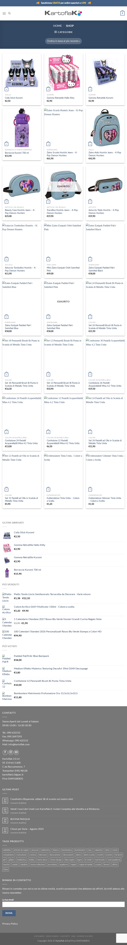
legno (79, 860)
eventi (100, 855)
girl (4, 860)
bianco (56, 850)
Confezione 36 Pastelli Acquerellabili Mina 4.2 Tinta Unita (105, 384)
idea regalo (69, 860)
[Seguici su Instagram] (10, 752)
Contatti (65, 936)
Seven (106, 865)
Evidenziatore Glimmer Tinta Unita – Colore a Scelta (105, 499)
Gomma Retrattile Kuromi (101, 98)
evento (109, 855)
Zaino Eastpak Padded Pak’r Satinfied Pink (60, 327)
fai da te (118, 855)
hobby (31, 860)
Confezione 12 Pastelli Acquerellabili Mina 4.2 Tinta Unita (63, 442)
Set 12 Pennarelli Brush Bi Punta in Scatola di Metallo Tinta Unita (63, 384)
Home (57, 25)
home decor (42, 860)
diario (78, 855)
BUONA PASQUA (20, 819)
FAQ (73, 936)
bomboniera (67, 850)
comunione (21, 855)
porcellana (52, 865)
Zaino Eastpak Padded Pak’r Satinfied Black (102, 269)
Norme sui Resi (85, 936)
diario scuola (89, 855)
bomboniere (80, 850)
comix (115, 850)
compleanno (8, 855)
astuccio (35, 850)
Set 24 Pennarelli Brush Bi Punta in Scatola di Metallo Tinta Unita (105, 327)
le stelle (88, 860)
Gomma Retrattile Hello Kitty (60, 98)
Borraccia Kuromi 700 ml (17, 153)
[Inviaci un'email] (16, 752)
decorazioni (68, 855)
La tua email (8, 900)
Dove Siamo (52, 936)
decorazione (55, 855)
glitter (11, 860)
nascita (6, 865)
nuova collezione (38, 865)
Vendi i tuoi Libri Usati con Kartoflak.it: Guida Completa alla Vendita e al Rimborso (54, 809)
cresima (32, 855)
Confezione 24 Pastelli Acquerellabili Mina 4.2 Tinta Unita (21, 442)
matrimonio (100, 860)
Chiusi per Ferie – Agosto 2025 (27, 829)
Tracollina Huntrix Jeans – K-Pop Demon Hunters (62, 211)
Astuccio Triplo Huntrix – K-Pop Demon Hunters (104, 211)
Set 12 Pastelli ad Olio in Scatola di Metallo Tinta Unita (21, 499)
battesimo (46, 850)
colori (107, 850)
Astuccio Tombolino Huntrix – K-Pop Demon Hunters (20, 269)
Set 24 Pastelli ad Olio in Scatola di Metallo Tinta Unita (105, 442)
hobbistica (21, 860)
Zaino (5, 870)
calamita (98, 850)
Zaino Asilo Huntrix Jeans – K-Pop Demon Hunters (105, 154)
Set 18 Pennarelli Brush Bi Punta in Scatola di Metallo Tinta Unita (21, 384)
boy (90, 850)
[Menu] (4, 13)
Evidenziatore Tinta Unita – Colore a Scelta (63, 499)
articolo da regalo (21, 850)
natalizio (24, 865)
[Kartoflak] (63, 13)
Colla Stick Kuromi (14, 98)
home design (56, 860)
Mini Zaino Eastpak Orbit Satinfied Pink (63, 269)
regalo (73, 865)
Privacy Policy (10, 924)
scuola (98, 865)
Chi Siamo (39, 936)
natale (15, 865)
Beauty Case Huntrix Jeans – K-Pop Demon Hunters (20, 211)
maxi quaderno (114, 860)
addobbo (7, 850)
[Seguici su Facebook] (5, 752)
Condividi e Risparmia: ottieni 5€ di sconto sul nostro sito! (42, 799)
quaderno (64, 865)
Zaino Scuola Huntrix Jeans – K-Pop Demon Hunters (62, 154)
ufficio (114, 865)
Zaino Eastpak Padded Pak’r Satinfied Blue (18, 327)
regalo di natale (85, 865)
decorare (43, 855)
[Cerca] (9, 13)
